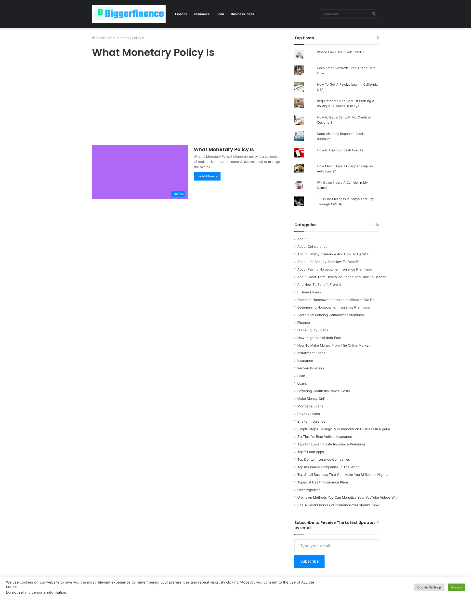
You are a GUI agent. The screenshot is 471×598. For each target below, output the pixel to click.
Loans (302, 383)
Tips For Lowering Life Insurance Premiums (331, 444)
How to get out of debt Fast (319, 338)
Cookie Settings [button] (429, 587)
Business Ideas (242, 14)
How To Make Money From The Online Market (333, 345)
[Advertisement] (187, 103)
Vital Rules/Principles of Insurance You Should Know (338, 505)
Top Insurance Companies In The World (328, 467)
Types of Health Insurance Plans (323, 482)
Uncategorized (308, 490)
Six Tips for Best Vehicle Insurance (324, 437)
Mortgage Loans (310, 406)
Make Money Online (312, 399)
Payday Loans (308, 414)
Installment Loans (311, 353)
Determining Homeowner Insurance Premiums (333, 307)
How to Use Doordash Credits (340, 150)
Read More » (207, 176)
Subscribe (309, 561)
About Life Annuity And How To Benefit (328, 262)
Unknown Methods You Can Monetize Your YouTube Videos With (348, 497)
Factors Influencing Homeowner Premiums (331, 315)
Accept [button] (456, 587)
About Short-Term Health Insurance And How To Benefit (341, 277)
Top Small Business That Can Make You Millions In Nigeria (342, 475)
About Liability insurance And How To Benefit (332, 254)
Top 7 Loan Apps (310, 452)
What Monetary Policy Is (224, 149)
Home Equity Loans (312, 330)
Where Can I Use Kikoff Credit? (341, 52)
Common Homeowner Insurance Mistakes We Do (336, 300)
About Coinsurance (312, 246)
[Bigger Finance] (129, 14)
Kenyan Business (310, 368)
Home (100, 38)
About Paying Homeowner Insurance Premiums (334, 269)
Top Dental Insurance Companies (323, 459)
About (302, 239)
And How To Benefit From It (319, 284)
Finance (181, 14)
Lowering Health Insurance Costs (323, 391)
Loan (220, 14)
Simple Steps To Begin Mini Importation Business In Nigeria (343, 429)
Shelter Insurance (311, 421)
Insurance (202, 14)
